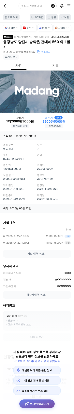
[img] (13, 175)
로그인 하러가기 (39, 403)
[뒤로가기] (10, 6)
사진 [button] (18, 65)
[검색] (53, 6)
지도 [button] (55, 65)
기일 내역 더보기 (36, 253)
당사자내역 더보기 (36, 294)
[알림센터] (61, 5)
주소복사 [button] (46, 51)
